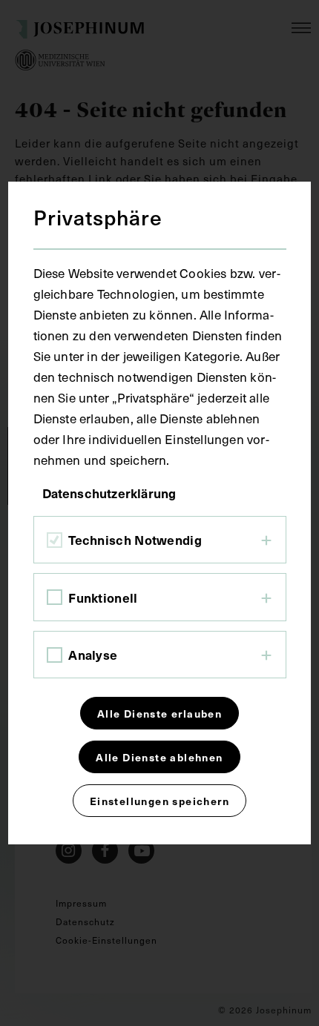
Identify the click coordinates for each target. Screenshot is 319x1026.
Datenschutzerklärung (109, 493)
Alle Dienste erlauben (159, 713)
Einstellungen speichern (159, 800)
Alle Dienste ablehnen (159, 756)
